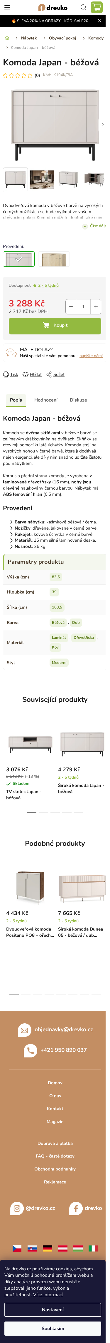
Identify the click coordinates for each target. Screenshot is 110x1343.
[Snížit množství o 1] (66, 305)
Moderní (59, 666)
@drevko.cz (38, 1212)
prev (6, 746)
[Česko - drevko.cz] (14, 1252)
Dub (76, 626)
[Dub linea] (54, 257)
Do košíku (53, 324)
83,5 (56, 580)
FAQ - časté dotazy (52, 1160)
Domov (52, 1087)
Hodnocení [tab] (45, 404)
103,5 (57, 611)
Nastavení (53, 1309)
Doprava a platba (52, 1147)
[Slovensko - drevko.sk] (30, 1252)
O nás (53, 1100)
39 (54, 596)
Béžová (58, 626)
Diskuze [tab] (78, 404)
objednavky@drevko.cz (61, 1033)
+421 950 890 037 (61, 1054)
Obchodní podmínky (53, 1173)
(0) (37, 78)
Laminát (59, 641)
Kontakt (53, 1113)
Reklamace (53, 1186)
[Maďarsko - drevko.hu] (75, 1252)
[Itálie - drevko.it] (91, 1252)
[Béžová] (19, 257)
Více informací (48, 1294)
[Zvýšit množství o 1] (91, 305)
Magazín (52, 1126)
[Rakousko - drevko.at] (60, 1252)
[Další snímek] (98, 126)
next (99, 746)
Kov (55, 651)
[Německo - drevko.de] (45, 1252)
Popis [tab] (16, 404)
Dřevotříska (84, 641)
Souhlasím (53, 1328)
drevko (91, 1212)
